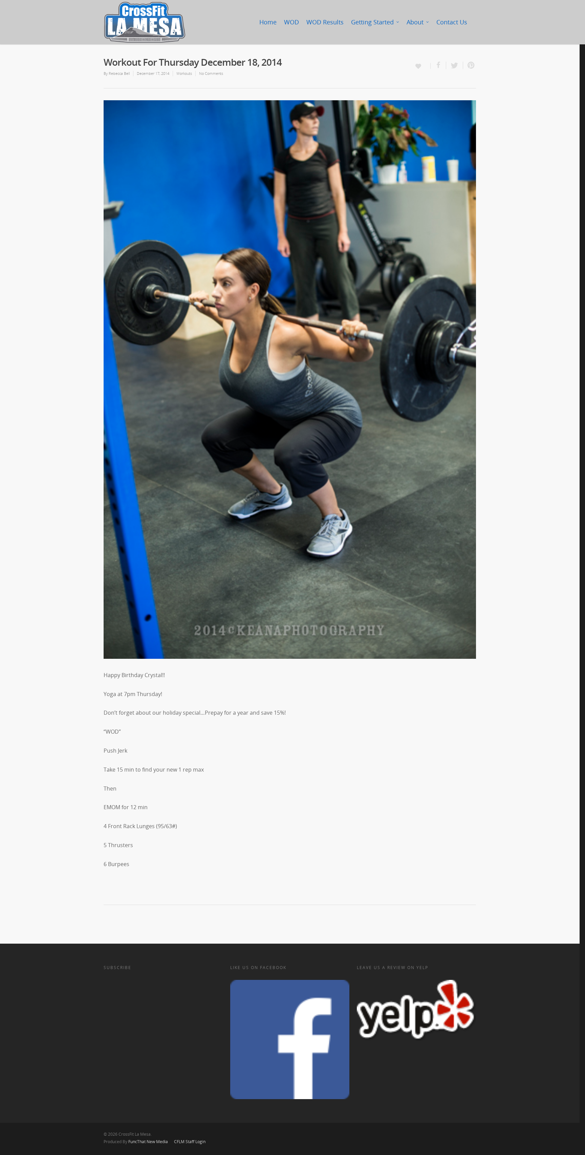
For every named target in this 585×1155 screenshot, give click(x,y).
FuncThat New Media (148, 1141)
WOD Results (325, 22)
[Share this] (438, 65)
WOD (291, 22)
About (415, 22)
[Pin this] (469, 65)
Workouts (184, 73)
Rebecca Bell (119, 73)
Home (268, 22)
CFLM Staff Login (189, 1141)
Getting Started (372, 22)
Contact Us (451, 22)
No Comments (211, 73)
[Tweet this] (454, 65)
